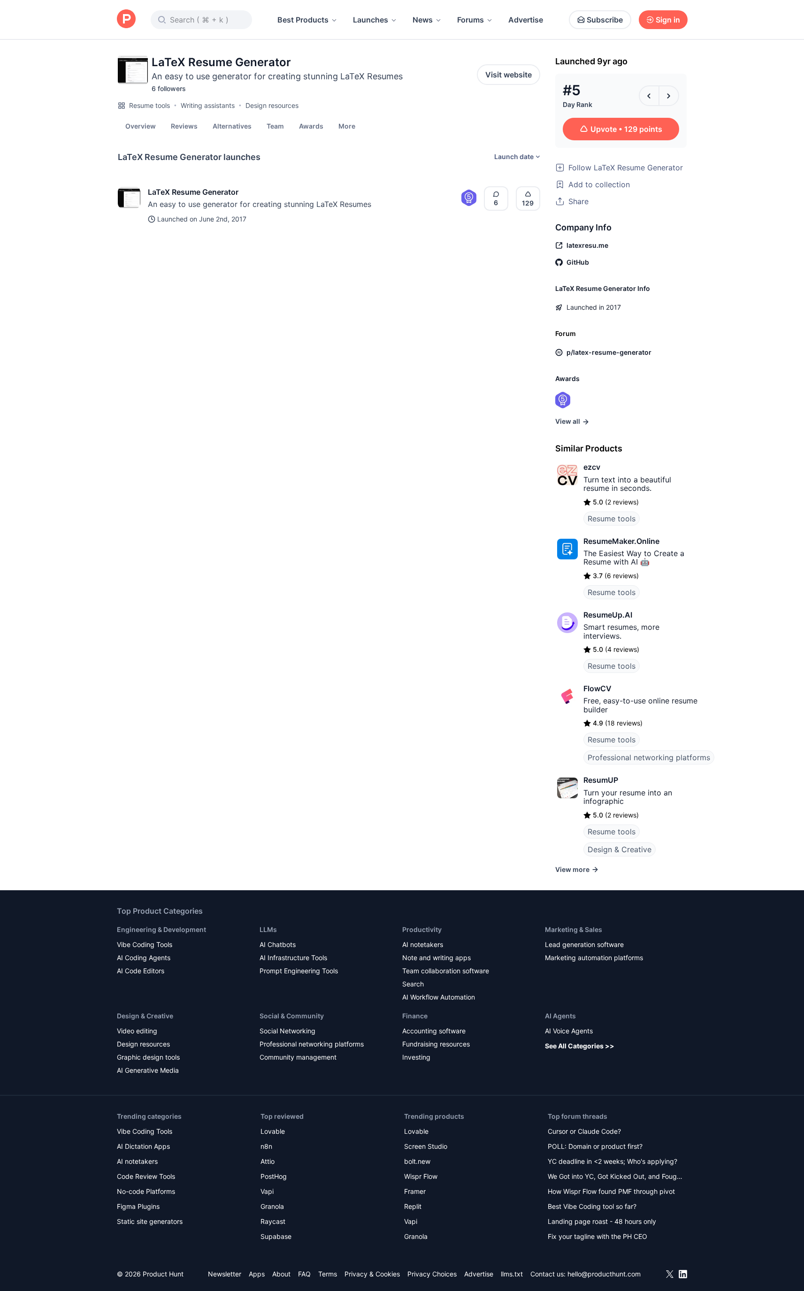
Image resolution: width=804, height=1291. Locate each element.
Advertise (525, 19)
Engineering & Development (161, 929)
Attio (267, 1161)
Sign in (668, 19)
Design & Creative (619, 849)
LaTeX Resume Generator (193, 192)
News (423, 19)
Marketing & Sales (573, 929)
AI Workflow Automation (438, 997)
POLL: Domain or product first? (595, 1146)
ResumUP (600, 780)
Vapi (267, 1191)
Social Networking (287, 1031)
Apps (257, 1274)
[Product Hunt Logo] (126, 19)
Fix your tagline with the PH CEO (597, 1236)
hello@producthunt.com (604, 1274)
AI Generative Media (148, 1070)
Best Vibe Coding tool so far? (592, 1206)
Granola (272, 1206)
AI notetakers (422, 944)
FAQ (304, 1274)
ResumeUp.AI (607, 614)
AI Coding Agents (143, 958)
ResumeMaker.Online (621, 541)
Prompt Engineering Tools (299, 971)
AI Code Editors (140, 971)
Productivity (422, 929)
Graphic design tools (148, 1057)
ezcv (591, 467)
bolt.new (417, 1161)
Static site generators (150, 1221)
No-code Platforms (146, 1191)
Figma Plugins (138, 1206)
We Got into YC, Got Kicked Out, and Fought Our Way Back (615, 1177)
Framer (415, 1191)
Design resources (272, 105)
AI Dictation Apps (143, 1146)
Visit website (508, 74)
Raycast (272, 1221)
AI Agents (560, 1016)
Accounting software (434, 1031)
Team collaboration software (445, 971)
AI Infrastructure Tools (293, 958)
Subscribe (605, 19)
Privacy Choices (432, 1274)
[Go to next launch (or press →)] (668, 95)
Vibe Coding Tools (144, 944)
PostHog (273, 1176)
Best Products (303, 19)
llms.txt (512, 1274)
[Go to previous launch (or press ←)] (649, 95)
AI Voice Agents (569, 1031)
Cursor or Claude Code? (584, 1131)
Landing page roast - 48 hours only (602, 1221)
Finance (415, 1016)
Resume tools (149, 105)
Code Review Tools (146, 1176)
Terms (327, 1274)
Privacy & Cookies (372, 1274)
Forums (470, 19)
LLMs (268, 929)
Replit (412, 1206)
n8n (266, 1146)
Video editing (137, 1031)
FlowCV (597, 688)
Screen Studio (425, 1146)
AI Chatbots (278, 944)
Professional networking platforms (649, 757)
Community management (298, 1057)
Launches (370, 19)
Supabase (275, 1236)
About (281, 1274)
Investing (416, 1057)
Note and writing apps (436, 958)
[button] (347, 125)
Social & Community (292, 1016)
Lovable (272, 1131)
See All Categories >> (579, 1046)
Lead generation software (584, 944)
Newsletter (224, 1274)
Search (413, 984)
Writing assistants (208, 105)
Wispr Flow (420, 1176)
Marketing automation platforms (594, 958)
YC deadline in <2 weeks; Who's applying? (612, 1161)
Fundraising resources (436, 1044)
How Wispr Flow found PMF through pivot (611, 1191)
